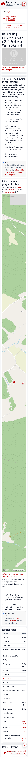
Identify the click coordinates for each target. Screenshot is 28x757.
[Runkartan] (3, 4)
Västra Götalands (9, 192)
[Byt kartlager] (23, 383)
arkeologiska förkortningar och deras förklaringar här (14, 172)
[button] (14, 382)
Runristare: (7, 678)
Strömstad (12, 621)
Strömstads (12, 190)
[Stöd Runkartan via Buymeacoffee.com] (24, 3)
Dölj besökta (16, 751)
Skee (19, 187)
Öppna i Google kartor (12, 574)
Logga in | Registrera (18, 753)
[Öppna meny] (25, 745)
